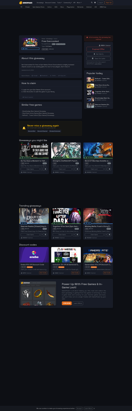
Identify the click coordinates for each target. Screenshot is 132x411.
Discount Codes (50, 2)
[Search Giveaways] (91, 2)
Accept (79, 408)
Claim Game (30, 169)
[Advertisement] (66, 21)
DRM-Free (103, 7)
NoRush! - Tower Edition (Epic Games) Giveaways (38, 115)
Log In (101, 3)
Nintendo (80, 7)
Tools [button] (59, 2)
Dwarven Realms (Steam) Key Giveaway (108, 104)
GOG (56, 7)
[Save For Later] (45, 169)
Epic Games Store (38, 7)
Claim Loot (62, 169)
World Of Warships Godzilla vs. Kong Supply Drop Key (106, 161)
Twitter (54, 75)
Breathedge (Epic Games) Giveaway (34, 111)
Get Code (43, 273)
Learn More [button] (78, 303)
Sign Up (109, 3)
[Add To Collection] (42, 169)
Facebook (44, 75)
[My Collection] (95, 2)
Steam (27, 7)
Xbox (62, 7)
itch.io (49, 7)
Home (43, 38)
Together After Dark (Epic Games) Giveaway (110, 91)
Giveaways (40, 2)
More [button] (79, 2)
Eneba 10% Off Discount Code (32, 265)
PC (21, 7)
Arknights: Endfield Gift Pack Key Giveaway (70, 161)
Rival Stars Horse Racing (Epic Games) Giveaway (38, 113)
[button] (31, 131)
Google (35, 75)
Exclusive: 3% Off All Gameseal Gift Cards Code (71, 265)
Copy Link (63, 75)
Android (89, 7)
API (74, 2)
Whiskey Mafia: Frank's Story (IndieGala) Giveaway (105, 226)
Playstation (70, 7)
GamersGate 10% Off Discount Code (99, 265)
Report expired (28, 97)
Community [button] (67, 2)
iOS (96, 7)
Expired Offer (98, 49)
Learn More (88, 408)
